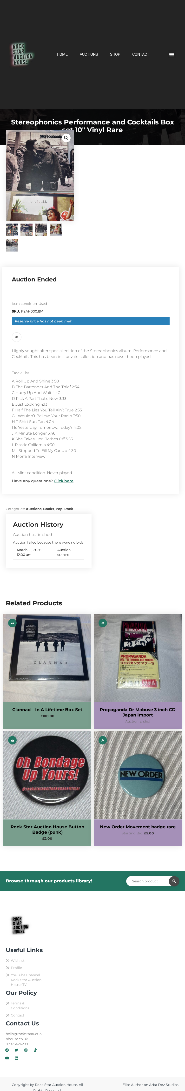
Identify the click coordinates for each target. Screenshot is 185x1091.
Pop (59, 509)
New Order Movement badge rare (138, 827)
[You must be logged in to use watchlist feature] (16, 337)
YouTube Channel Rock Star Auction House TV (26, 980)
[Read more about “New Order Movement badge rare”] (103, 740)
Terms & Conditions (20, 1005)
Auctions (89, 54)
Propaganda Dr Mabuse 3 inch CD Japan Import (138, 712)
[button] (172, 54)
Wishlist (18, 960)
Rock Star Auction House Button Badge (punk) (47, 829)
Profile (16, 968)
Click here (63, 481)
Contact (140, 54)
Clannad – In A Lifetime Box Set (47, 709)
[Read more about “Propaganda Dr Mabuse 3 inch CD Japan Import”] (103, 623)
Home (62, 54)
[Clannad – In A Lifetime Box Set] (47, 658)
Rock (68, 509)
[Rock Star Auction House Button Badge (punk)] (47, 775)
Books (48, 509)
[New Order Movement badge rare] (138, 775)
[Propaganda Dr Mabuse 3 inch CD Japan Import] (138, 658)
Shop (115, 54)
